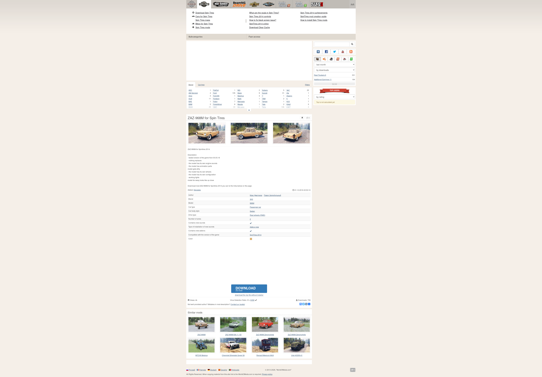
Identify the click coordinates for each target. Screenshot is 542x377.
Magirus (241, 96)
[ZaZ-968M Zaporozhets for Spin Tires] (297, 324)
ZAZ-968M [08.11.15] (233, 334)
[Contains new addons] (251, 231)
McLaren (241, 107)
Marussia (241, 101)
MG (239, 90)
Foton (215, 101)
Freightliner (217, 104)
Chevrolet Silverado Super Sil (233, 355)
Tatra (264, 107)
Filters (307, 84)
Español (224, 370)
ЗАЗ (251, 199)
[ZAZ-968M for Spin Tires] (207, 133)
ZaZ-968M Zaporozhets (265, 334)
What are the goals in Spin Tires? (264, 12)
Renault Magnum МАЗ (265, 355)
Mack (240, 93)
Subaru (265, 90)
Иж (288, 93)
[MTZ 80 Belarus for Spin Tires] (201, 345)
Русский (192, 370)
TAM (263, 98)
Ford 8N (216, 96)
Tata (263, 104)
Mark (239, 98)
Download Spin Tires (204, 12)
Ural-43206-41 (296, 355)
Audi (190, 98)
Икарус (289, 96)
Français (202, 370)
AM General (193, 93)
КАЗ (288, 101)
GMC (215, 107)
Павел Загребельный (272, 195)
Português (235, 370)
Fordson (216, 98)
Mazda (240, 104)
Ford (215, 93)
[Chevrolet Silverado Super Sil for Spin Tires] (233, 345)
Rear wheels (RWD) (257, 215)
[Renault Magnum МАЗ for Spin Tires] (265, 345)
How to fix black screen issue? (262, 20)
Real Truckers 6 (320, 75)
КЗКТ (288, 107)
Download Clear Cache (259, 27)
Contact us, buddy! (238, 304)
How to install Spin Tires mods (313, 20)
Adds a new (254, 227)
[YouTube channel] (343, 51)
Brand (191, 84)
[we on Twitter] (334, 51)
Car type (201, 84)
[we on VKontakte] (318, 51)
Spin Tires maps (202, 20)
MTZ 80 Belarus (201, 355)
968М (252, 203)
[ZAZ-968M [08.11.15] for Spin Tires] (233, 324)
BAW (190, 104)
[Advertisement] (249, 60)
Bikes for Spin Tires (204, 23)
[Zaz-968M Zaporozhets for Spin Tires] (265, 324)
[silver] (251, 239)
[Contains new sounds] (251, 223)
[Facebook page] (326, 51)
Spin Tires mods (202, 27)
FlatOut (216, 90)
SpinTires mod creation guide (313, 16)
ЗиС (288, 90)
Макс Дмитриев (256, 195)
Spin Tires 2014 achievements (313, 12)
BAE (190, 101)
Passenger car (255, 207)
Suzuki (264, 93)
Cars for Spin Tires (203, 16)
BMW (191, 107)
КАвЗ (288, 104)
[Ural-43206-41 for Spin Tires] (297, 345)
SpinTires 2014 (255, 235)
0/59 (252, 300)
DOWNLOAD (246, 289)
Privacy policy (267, 374)
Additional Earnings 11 (323, 79)
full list (334, 84)
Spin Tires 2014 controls (260, 16)
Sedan (252, 211)
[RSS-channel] (351, 51)
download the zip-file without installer (249, 295)
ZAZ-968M (201, 334)
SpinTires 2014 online (259, 23)
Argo (190, 96)
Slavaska (197, 190)
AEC (190, 90)
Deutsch (213, 370)
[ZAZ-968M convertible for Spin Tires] (201, 324)
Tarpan (264, 101)
